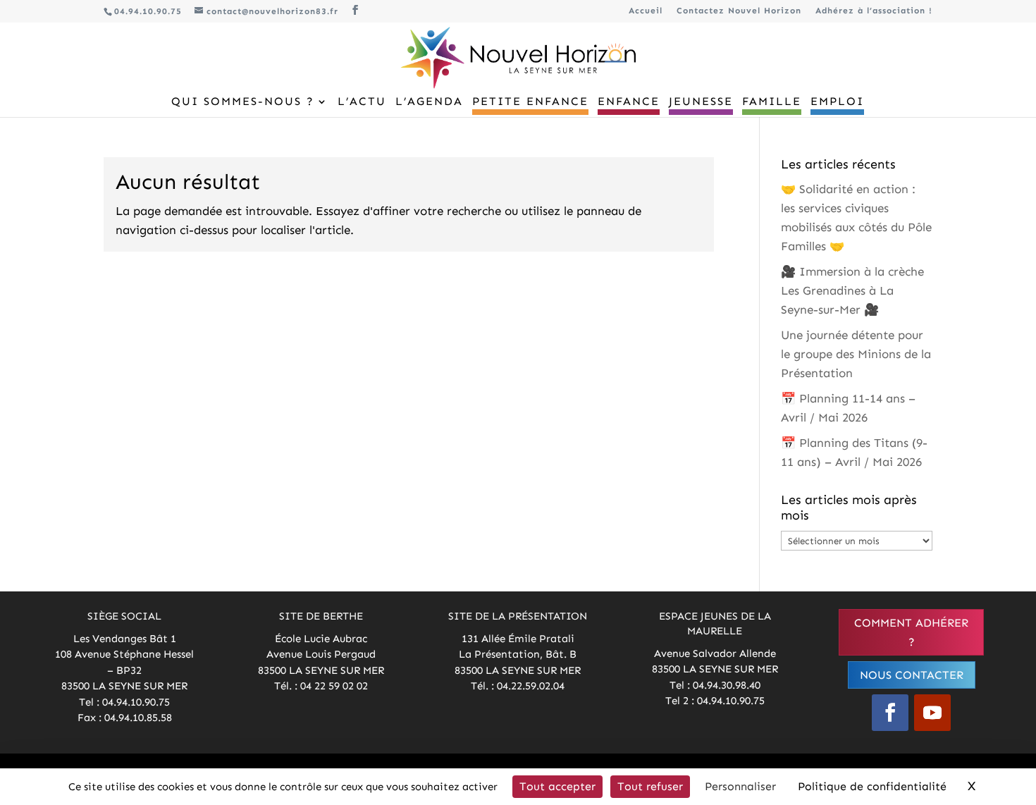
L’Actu (362, 102)
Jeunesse (701, 102)
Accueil (645, 11)
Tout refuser (650, 786)
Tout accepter (557, 786)
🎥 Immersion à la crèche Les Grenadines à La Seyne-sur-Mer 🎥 (852, 290)
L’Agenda (429, 102)
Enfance (629, 102)
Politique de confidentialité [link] (872, 786)
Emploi (837, 102)
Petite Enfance (530, 102)
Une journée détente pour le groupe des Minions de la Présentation (856, 354)
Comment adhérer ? (911, 632)
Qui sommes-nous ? (242, 102)
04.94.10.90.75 (148, 11)
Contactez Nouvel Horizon (739, 11)
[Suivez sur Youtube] (932, 712)
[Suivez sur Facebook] (890, 712)
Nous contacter (911, 675)
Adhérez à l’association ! (873, 11)
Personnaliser (740, 786)
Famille (771, 102)
